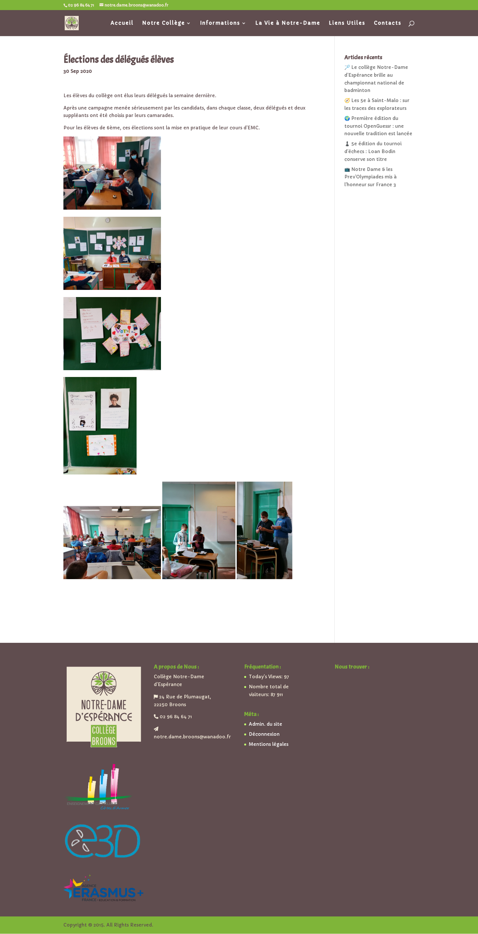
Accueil (122, 23)
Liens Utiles (347, 23)
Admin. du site (265, 724)
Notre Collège (163, 23)
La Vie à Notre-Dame (287, 23)
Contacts (388, 23)
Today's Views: (266, 677)
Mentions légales (268, 744)
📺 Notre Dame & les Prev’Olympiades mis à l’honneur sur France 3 (370, 177)
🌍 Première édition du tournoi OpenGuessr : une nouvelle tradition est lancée (378, 126)
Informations (220, 23)
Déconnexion (264, 734)
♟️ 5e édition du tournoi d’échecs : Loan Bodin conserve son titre (373, 151)
